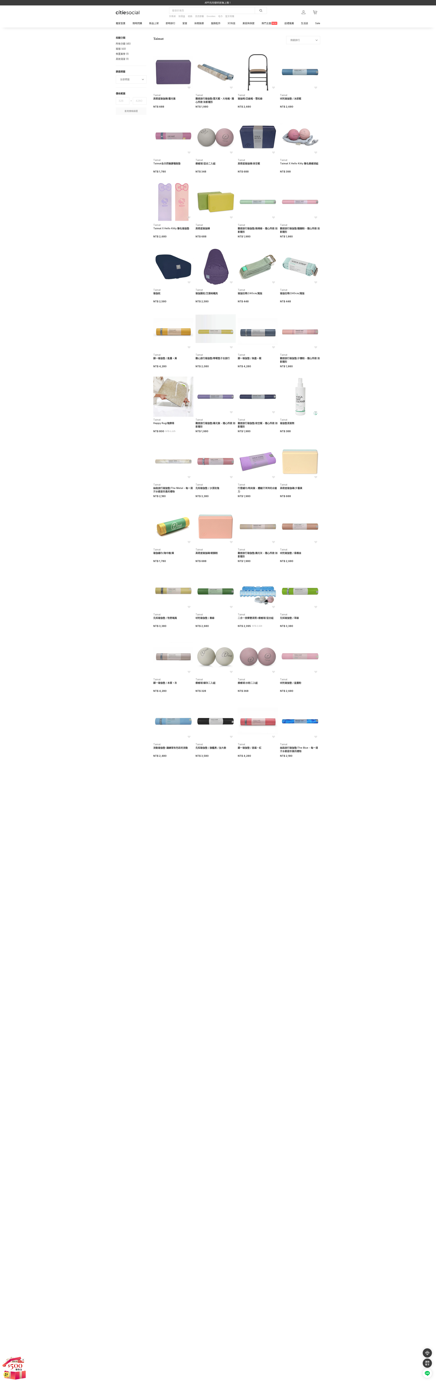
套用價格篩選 (131, 111)
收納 (190, 16)
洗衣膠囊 (199, 16)
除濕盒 (181, 16)
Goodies (211, 16)
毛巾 (220, 16)
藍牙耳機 (229, 16)
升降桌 (172, 16)
